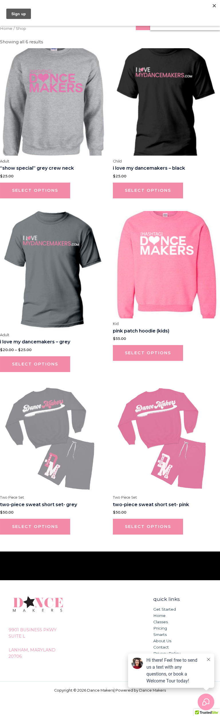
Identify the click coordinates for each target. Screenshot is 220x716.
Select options (35, 190)
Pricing (160, 628)
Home (6, 28)
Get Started (164, 609)
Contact (161, 647)
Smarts (160, 634)
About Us (162, 640)
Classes (160, 622)
